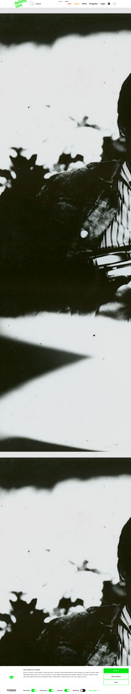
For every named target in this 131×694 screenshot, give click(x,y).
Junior (76, 4)
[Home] (21, 4)
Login (102, 4)
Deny (116, 682)
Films (84, 4)
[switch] (51, 690)
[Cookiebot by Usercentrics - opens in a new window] (11, 690)
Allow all (116, 670)
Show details (93, 690)
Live (69, 4)
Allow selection (116, 676)
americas (60, 1)
